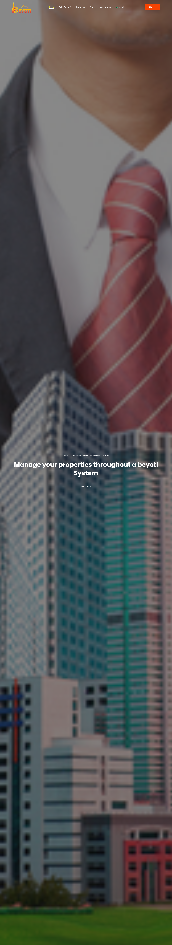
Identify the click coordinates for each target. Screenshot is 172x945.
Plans (92, 7)
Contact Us (105, 7)
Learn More (86, 486)
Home (51, 7)
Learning (80, 7)
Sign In (152, 7)
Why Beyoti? (65, 7)
